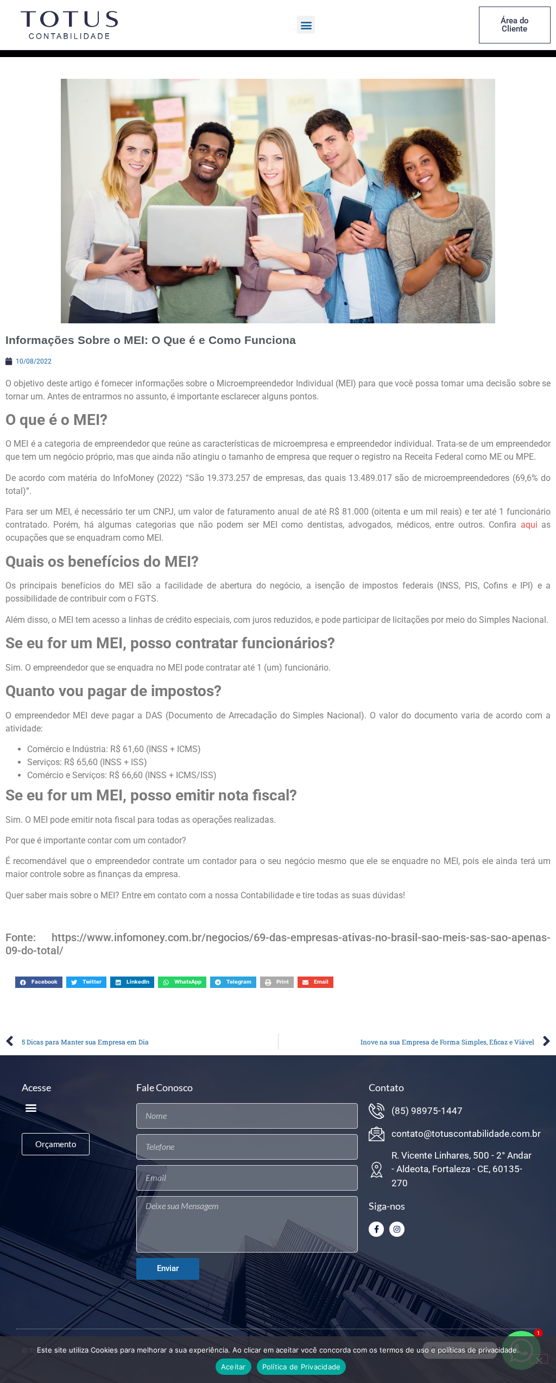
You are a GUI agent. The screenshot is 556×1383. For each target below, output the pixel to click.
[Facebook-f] (376, 1229)
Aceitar (233, 1366)
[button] (306, 25)
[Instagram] (397, 1229)
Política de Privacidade (301, 1366)
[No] (538, 1359)
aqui (529, 525)
